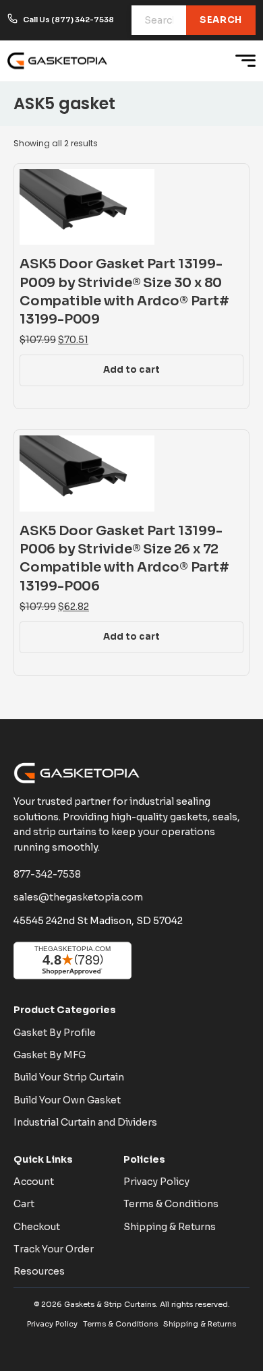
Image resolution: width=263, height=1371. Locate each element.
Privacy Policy (156, 1182)
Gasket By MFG (49, 1055)
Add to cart (131, 369)
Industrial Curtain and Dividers (85, 1122)
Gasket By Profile (54, 1033)
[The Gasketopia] (58, 60)
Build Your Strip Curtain (68, 1077)
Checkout (36, 1227)
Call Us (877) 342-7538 (68, 19)
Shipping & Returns (169, 1227)
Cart (23, 1204)
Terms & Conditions (170, 1204)
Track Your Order (53, 1249)
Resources (39, 1271)
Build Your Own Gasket (67, 1100)
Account (33, 1182)
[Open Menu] (245, 61)
